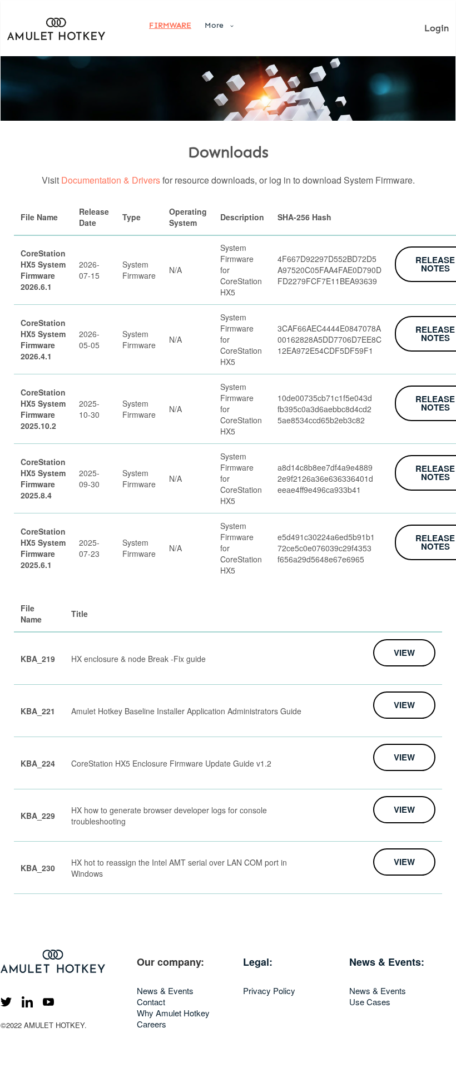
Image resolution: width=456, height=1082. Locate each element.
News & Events (165, 990)
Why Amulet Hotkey (173, 1013)
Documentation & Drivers (110, 180)
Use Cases (369, 1001)
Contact (151, 1001)
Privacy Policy (269, 990)
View (404, 652)
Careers (151, 1024)
